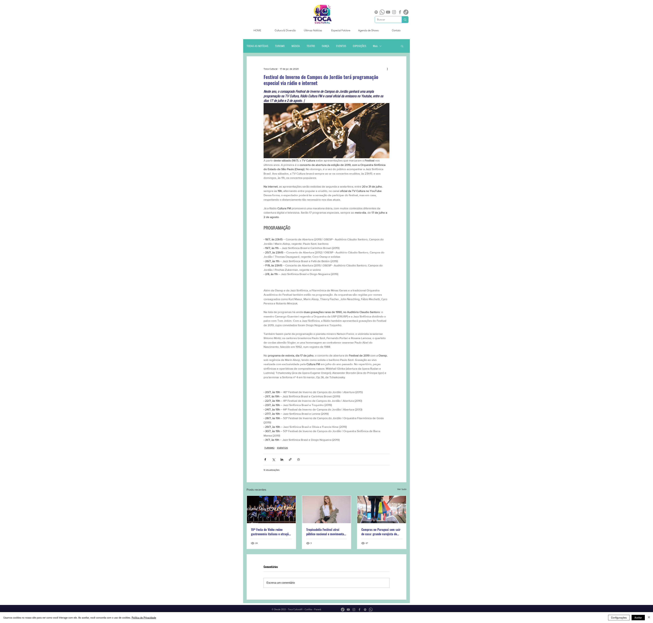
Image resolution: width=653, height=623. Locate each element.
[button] (402, 46)
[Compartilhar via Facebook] (265, 459)
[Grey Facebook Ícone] (400, 12)
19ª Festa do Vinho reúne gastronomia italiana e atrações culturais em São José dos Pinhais (271, 531)
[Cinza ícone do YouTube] (388, 12)
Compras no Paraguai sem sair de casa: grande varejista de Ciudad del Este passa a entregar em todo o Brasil (380, 531)
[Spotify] (376, 12)
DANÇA (325, 46)
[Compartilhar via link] (290, 459)
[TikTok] (405, 12)
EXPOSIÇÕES (359, 46)
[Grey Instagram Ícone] (394, 12)
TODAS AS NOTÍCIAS (257, 46)
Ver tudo (401, 489)
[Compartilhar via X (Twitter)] (273, 459)
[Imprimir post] (298, 459)
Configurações (619, 617)
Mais (375, 46)
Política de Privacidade (144, 617)
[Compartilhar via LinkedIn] (281, 459)
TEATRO (311, 46)
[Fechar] (649, 617)
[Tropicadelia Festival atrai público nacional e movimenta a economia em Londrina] (326, 509)
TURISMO (280, 46)
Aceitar (638, 617)
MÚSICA (295, 46)
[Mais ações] (387, 69)
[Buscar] (405, 19)
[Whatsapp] (382, 12)
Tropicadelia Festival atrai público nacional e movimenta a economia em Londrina (326, 531)
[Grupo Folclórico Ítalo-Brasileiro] (271, 509)
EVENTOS (341, 46)
